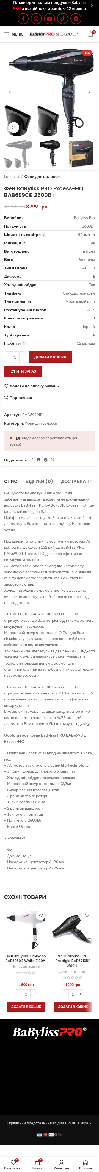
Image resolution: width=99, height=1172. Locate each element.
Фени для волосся (42, 176)
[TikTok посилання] (62, 18)
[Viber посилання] (52, 460)
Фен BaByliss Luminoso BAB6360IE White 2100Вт (26, 958)
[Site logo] (53, 33)
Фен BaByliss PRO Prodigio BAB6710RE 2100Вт (73, 961)
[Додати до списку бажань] (40, 915)
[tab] (10, 481)
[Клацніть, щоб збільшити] (13, 127)
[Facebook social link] (23, 18)
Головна (12, 176)
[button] (26, 1007)
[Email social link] (38, 460)
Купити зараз (23, 371)
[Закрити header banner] (92, 5)
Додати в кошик (50, 357)
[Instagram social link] (36, 18)
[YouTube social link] (49, 18)
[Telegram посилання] (75, 18)
